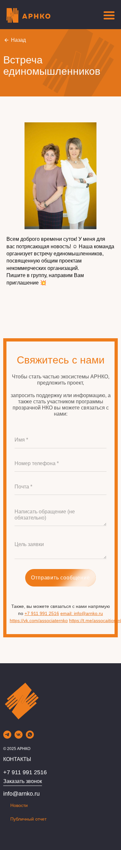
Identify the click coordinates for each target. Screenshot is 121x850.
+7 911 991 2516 (42, 613)
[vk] (19, 737)
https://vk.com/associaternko (39, 620)
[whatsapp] (30, 737)
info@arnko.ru (21, 793)
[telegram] (7, 737)
